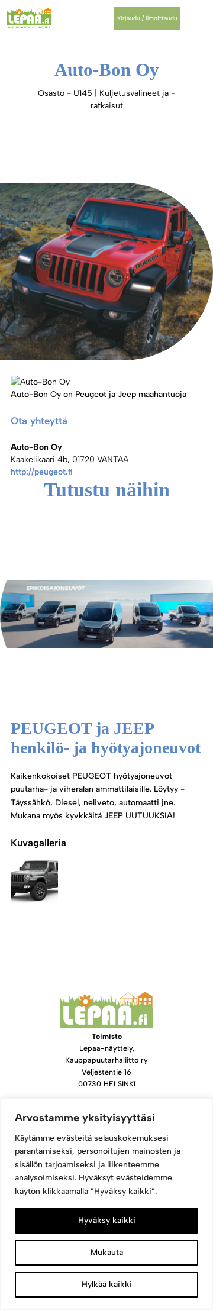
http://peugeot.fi (42, 472)
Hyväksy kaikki (106, 1220)
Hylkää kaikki (107, 1284)
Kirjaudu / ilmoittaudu (147, 18)
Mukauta (107, 1252)
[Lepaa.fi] (29, 18)
